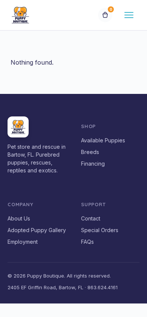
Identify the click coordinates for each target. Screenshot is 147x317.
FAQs (87, 242)
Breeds (90, 152)
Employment (23, 242)
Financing (93, 163)
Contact (90, 218)
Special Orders (99, 230)
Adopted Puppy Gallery (37, 230)
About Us (19, 218)
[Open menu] (128, 15)
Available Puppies (103, 140)
